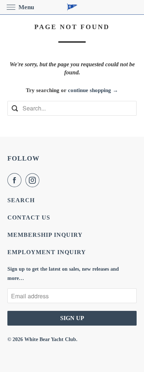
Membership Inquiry (45, 235)
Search (21, 200)
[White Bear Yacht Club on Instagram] (33, 180)
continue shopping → (93, 90)
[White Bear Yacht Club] (72, 7)
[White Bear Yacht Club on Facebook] (15, 180)
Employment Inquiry (46, 252)
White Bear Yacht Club (50, 339)
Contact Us (28, 217)
